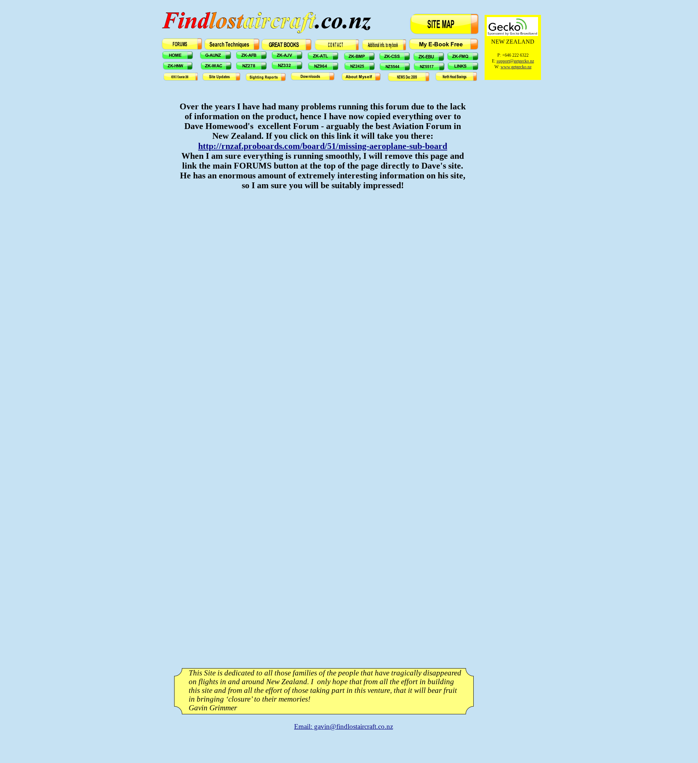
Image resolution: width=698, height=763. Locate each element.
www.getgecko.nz (516, 66)
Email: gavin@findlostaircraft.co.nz (343, 726)
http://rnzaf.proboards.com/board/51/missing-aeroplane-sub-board (322, 146)
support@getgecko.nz (515, 61)
